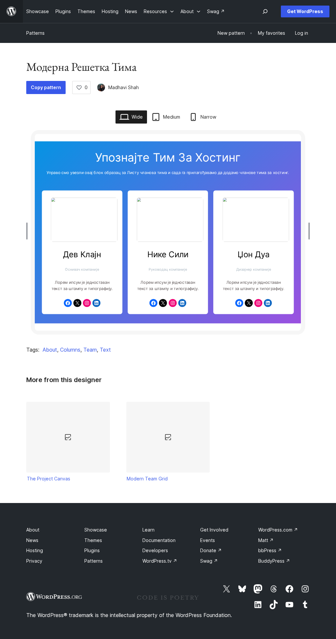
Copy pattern (46, 87)
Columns (70, 349)
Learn (148, 529)
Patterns (35, 33)
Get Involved (214, 529)
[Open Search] (265, 11)
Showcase (95, 529)
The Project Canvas (48, 478)
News (32, 540)
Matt (266, 540)
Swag (209, 561)
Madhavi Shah (123, 87)
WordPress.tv (159, 561)
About (50, 349)
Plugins (92, 550)
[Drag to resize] (28, 231)
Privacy (34, 561)
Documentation (159, 540)
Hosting (34, 550)
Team (90, 349)
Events (207, 540)
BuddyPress (274, 561)
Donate (211, 550)
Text (105, 349)
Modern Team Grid (147, 478)
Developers (155, 550)
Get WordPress (305, 11)
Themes (93, 540)
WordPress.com (278, 529)
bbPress (270, 550)
